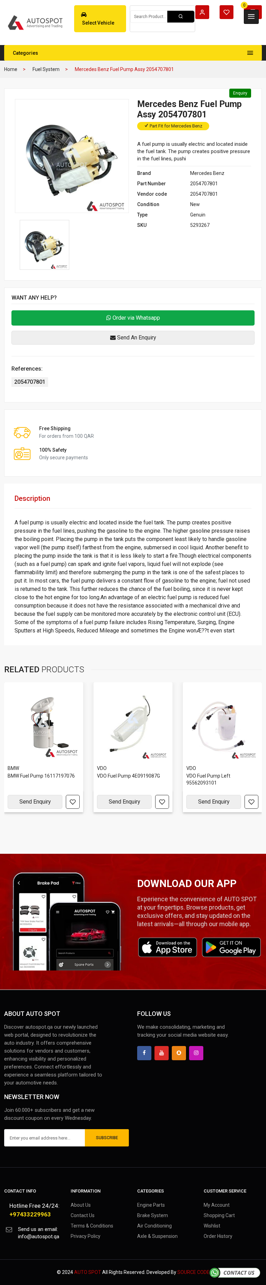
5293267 (200, 225)
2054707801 (204, 183)
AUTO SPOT (87, 1272)
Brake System (152, 1215)
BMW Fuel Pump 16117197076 (41, 776)
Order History (218, 1236)
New (195, 204)
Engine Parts (151, 1205)
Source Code (193, 1272)
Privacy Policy (85, 1236)
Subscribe (107, 1137)
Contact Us (83, 1215)
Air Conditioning (154, 1226)
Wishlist (212, 1226)
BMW (13, 768)
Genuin (197, 215)
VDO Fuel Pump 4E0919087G (128, 776)
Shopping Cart (219, 1215)
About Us (81, 1205)
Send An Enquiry (136, 337)
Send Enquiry (35, 801)
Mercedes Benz (207, 173)
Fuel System (46, 69)
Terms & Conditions (92, 1226)
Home (10, 69)
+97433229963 (30, 1214)
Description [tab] (32, 498)
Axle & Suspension (157, 1236)
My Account (217, 1205)
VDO (102, 768)
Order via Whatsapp (135, 317)
